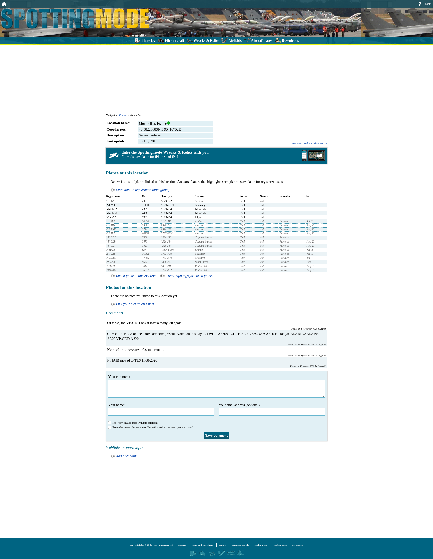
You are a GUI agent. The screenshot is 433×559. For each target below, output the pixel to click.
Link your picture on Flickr (135, 304)
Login (428, 3)
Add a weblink (126, 456)
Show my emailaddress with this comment (134, 422)
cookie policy (261, 544)
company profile (240, 544)
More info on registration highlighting (142, 190)
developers (297, 544)
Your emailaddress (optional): (239, 405)
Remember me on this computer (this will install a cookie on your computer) (152, 427)
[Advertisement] (216, 79)
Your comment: (119, 377)
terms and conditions (202, 544)
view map (297, 142)
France (123, 115)
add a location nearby (315, 142)
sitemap (182, 544)
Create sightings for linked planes (189, 276)
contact (222, 544)
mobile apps (280, 544)
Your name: (116, 405)
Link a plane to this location (136, 276)
